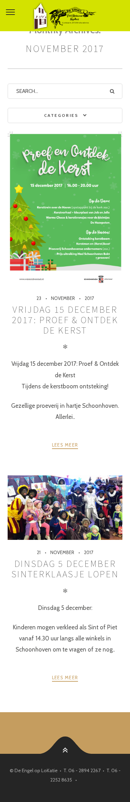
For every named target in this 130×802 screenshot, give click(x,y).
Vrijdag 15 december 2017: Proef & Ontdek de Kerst (65, 320)
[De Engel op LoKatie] (65, 15)
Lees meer (65, 445)
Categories (61, 115)
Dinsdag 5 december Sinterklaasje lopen (65, 569)
